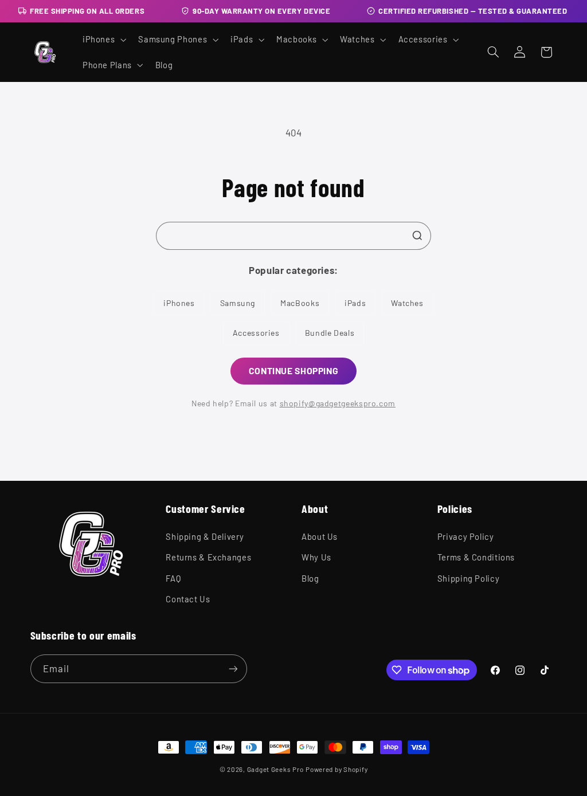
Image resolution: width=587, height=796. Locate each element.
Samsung (237, 303)
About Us (320, 536)
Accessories (256, 333)
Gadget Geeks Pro (275, 769)
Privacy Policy (465, 536)
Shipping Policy (468, 578)
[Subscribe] (233, 668)
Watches (407, 303)
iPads (355, 303)
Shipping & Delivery (205, 536)
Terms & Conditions (476, 557)
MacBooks (299, 303)
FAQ (173, 578)
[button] (103, 39)
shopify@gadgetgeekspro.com (338, 403)
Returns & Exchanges (208, 557)
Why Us (316, 557)
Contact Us (188, 599)
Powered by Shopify (336, 769)
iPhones (178, 303)
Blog (310, 578)
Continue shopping (294, 370)
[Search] (417, 235)
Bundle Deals (330, 333)
